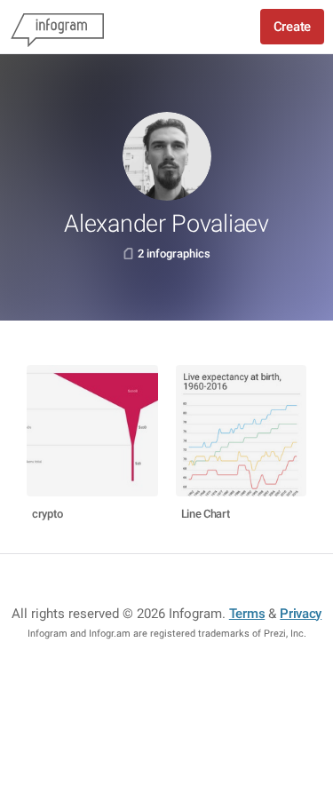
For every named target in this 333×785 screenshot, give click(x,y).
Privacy (300, 614)
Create (292, 27)
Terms (247, 614)
